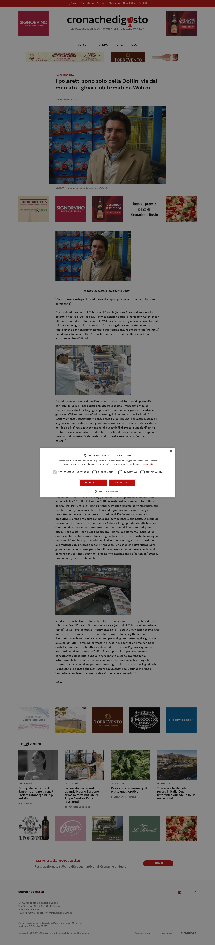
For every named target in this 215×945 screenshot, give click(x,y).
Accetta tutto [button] (93, 482)
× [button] (171, 451)
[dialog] (107, 473)
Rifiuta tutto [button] (122, 482)
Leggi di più (147, 464)
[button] (107, 491)
